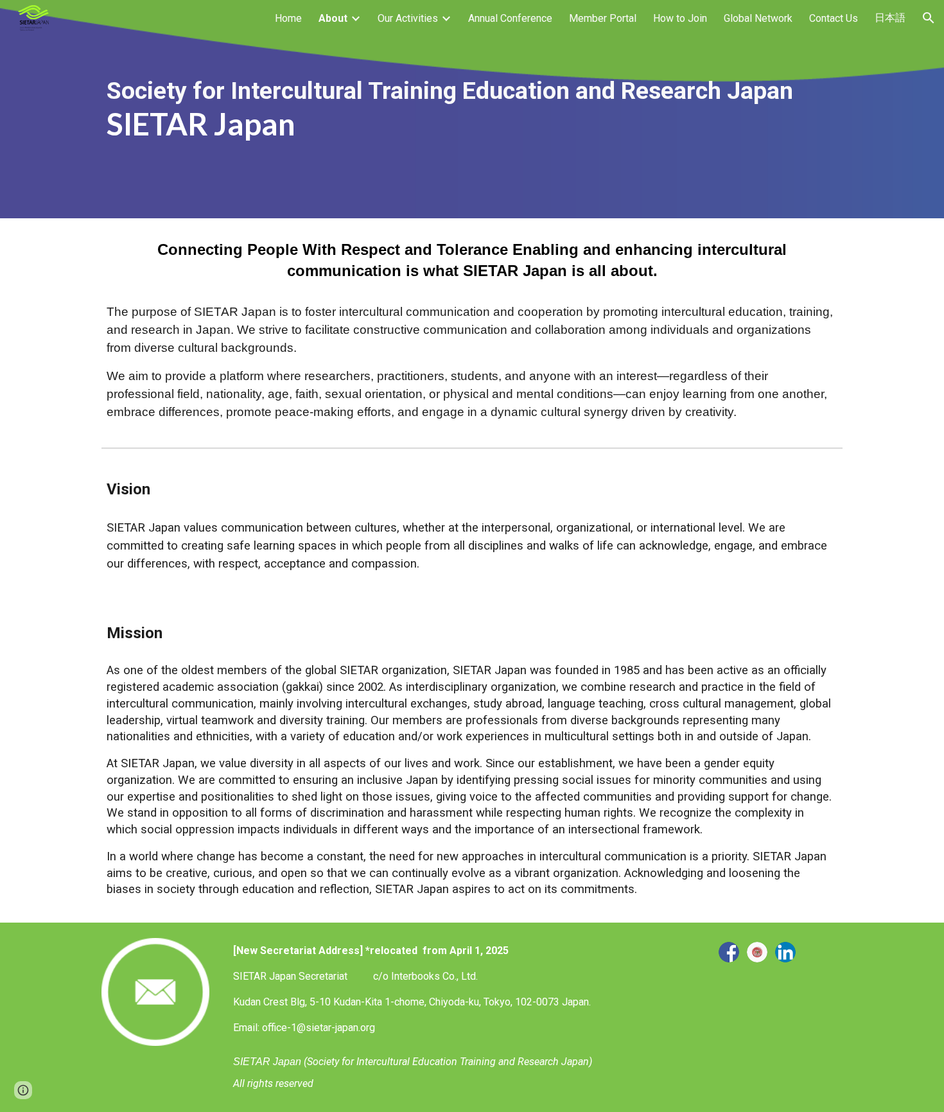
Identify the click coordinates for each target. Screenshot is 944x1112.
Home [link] (288, 18)
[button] (928, 18)
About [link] (333, 18)
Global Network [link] (758, 18)
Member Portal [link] (602, 18)
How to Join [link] (680, 18)
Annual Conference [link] (510, 18)
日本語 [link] (890, 18)
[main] (472, 109)
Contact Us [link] (833, 18)
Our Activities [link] (408, 18)
